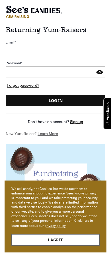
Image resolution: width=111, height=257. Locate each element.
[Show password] (99, 72)
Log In (56, 100)
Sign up (76, 121)
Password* (14, 63)
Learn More (48, 133)
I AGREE (55, 240)
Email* (11, 42)
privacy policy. (55, 226)
